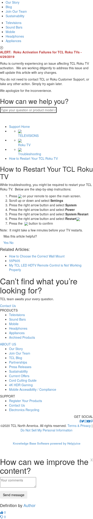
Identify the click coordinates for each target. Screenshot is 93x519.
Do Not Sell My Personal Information (46, 430)
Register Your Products (25, 400)
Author (29, 505)
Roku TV (24, 145)
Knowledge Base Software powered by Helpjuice (46, 443)
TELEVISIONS (28, 135)
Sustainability (15, 16)
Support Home (19, 126)
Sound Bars (14, 27)
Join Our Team (16, 11)
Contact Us (8, 305)
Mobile (10, 31)
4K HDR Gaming (21, 385)
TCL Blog (15, 357)
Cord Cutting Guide (23, 380)
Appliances (13, 40)
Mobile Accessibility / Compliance (32, 389)
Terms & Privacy (79, 425)
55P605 (14, 260)
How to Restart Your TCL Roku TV (33, 158)
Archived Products (22, 337)
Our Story (12, 2)
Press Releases (20, 366)
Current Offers (19, 376)
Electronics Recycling (24, 409)
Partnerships (18, 362)
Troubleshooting (29, 154)
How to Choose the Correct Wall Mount (37, 256)
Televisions (13, 22)
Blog (9, 7)
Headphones (15, 36)
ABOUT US (8, 344)
